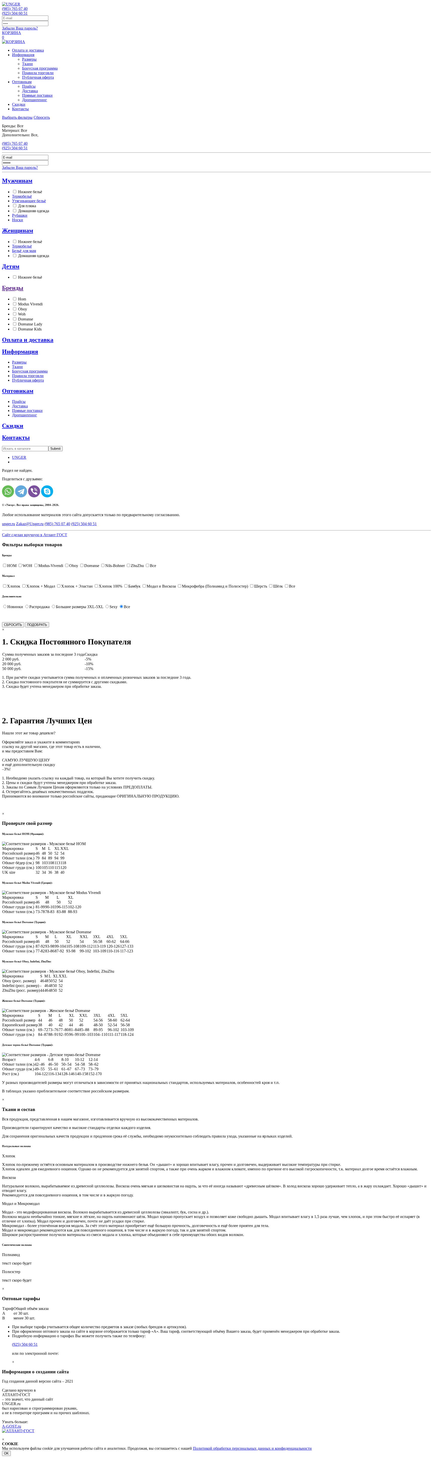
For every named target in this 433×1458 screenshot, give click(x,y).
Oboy (22, 309)
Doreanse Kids (30, 329)
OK (6, 1453)
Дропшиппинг (34, 100)
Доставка (30, 91)
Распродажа (39, 607)
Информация (23, 55)
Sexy (114, 607)
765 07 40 (15, 9)
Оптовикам (22, 82)
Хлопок (13, 586)
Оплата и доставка (28, 50)
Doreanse (25, 319)
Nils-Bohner (115, 566)
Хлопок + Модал (40, 586)
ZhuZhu (137, 566)
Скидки (18, 104)
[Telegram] (21, 491)
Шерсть (260, 586)
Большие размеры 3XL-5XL (79, 607)
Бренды (12, 288)
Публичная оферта (38, 77)
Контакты (20, 109)
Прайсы (29, 86)
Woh (22, 314)
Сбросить (42, 117)
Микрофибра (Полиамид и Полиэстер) (215, 586)
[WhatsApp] (8, 491)
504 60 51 (15, 13)
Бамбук (134, 586)
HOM (12, 566)
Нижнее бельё (30, 192)
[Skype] (47, 491)
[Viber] (34, 491)
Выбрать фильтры (17, 117)
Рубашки (19, 215)
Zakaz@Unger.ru (30, 524)
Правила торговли (38, 73)
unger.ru (8, 524)
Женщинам (17, 230)
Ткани (27, 64)
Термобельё (22, 196)
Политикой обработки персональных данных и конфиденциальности (252, 1448)
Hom (22, 299)
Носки (17, 220)
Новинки (15, 607)
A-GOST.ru (11, 1426)
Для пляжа (27, 206)
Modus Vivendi (30, 304)
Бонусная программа (40, 68)
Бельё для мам (24, 251)
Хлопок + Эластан (77, 586)
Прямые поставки (37, 95)
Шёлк (278, 586)
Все (153, 566)
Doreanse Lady (30, 324)
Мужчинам (17, 180)
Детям (10, 266)
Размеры (29, 59)
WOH (27, 566)
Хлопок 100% (110, 586)
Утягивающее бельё (29, 201)
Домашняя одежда (33, 211)
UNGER (19, 457)
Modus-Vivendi (50, 566)
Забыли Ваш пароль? (20, 28)
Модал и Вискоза (161, 586)
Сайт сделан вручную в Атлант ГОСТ (34, 535)
